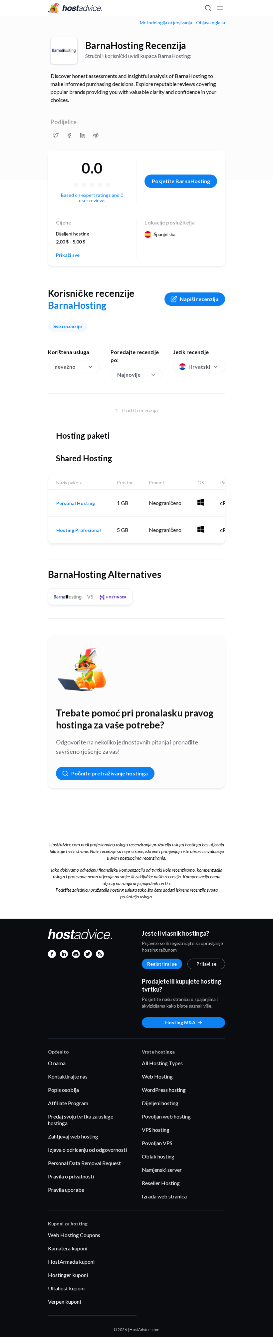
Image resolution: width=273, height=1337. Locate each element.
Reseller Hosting (161, 1183)
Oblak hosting (158, 1156)
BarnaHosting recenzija (135, 45)
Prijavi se (206, 964)
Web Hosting (157, 1076)
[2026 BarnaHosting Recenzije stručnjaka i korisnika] (56, 135)
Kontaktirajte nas (68, 1076)
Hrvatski (199, 366)
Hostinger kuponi (68, 1275)
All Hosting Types (162, 1063)
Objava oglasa (210, 22)
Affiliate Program (68, 1103)
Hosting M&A (180, 1022)
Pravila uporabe (66, 1189)
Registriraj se (162, 964)
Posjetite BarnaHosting (181, 181)
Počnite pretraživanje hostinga (109, 773)
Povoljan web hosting (166, 1116)
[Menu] (219, 8)
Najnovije (128, 374)
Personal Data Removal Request (84, 1163)
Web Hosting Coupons (74, 1235)
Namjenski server (162, 1169)
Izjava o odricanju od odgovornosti (87, 1149)
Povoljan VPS (157, 1143)
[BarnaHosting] (64, 50)
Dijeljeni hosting (160, 1103)
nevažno (65, 366)
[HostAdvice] (75, 8)
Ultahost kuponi (66, 1288)
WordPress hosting (164, 1090)
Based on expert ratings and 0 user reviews (92, 197)
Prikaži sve (68, 255)
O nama (57, 1063)
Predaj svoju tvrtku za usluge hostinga (80, 1119)
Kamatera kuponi (67, 1248)
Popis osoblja (63, 1090)
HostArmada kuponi (71, 1261)
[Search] (207, 8)
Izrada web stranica (164, 1196)
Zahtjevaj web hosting (73, 1136)
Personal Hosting (75, 503)
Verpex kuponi (64, 1301)
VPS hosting (155, 1129)
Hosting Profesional (78, 530)
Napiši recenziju (199, 299)
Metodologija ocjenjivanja (166, 22)
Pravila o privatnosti (71, 1176)
